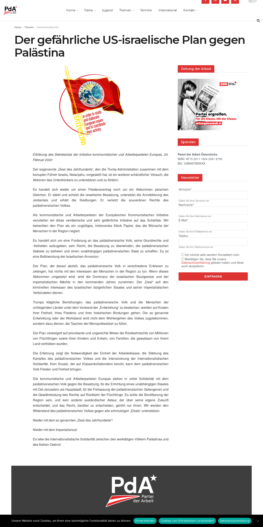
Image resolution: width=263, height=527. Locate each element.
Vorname (185, 189)
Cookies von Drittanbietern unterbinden (187, 520)
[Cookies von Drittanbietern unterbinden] (258, 521)
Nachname (186, 205)
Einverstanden (145, 520)
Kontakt (189, 10)
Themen (125, 10)
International (167, 10)
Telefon (183, 236)
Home (70, 10)
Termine (146, 10)
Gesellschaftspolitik (48, 27)
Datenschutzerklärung (195, 262)
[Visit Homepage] (16, 10)
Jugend (107, 10)
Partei (88, 10)
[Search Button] (258, 20)
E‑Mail (183, 220)
